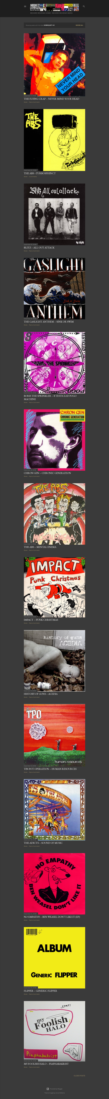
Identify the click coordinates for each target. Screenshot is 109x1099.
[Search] (84, 6)
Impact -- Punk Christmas (41, 619)
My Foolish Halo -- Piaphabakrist (46, 1063)
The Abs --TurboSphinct (40, 173)
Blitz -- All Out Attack (39, 247)
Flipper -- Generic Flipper (40, 990)
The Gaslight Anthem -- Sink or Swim (49, 321)
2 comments (33, 176)
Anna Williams (60, 1093)
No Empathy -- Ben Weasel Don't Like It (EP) (52, 916)
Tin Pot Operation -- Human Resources (50, 769)
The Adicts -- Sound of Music (43, 842)
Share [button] (25, 102)
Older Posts (79, 1076)
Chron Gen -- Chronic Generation (47, 473)
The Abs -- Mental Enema (40, 547)
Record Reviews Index (62, 13)
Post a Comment (34, 102)
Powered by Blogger (56, 1089)
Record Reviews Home (40, 13)
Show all (79, 25)
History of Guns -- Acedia (41, 693)
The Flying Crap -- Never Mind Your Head (51, 98)
